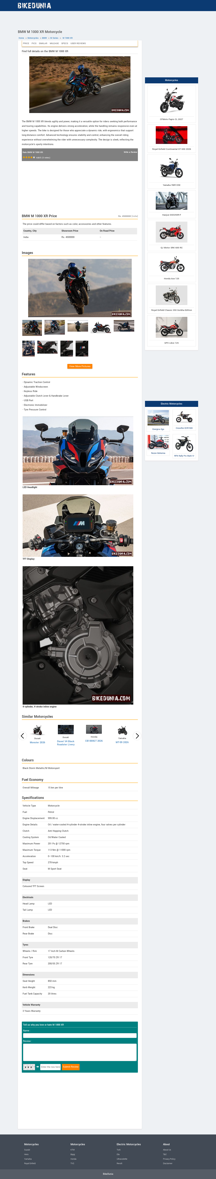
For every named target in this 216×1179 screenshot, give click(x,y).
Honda (73, 1159)
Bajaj (73, 1154)
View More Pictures (79, 366)
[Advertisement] (108, 20)
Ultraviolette (122, 1159)
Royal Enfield (30, 1163)
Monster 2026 (37, 742)
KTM (73, 1149)
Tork (118, 1149)
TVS (72, 1163)
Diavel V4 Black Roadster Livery (66, 743)
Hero (26, 1154)
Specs (64, 43)
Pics (34, 43)
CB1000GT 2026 (94, 741)
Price (26, 43)
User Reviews (78, 43)
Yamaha (28, 1159)
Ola (118, 1154)
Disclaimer (167, 1163)
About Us (167, 1149)
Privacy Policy (169, 1159)
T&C (165, 1154)
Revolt (119, 1163)
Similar (43, 43)
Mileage (54, 43)
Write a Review (130, 152)
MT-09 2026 (122, 742)
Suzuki (27, 1149)
